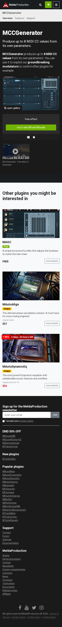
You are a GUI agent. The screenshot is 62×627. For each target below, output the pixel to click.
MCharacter (8, 489)
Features (19, 18)
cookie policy (34, 617)
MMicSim (7, 499)
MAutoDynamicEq (14, 366)
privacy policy (26, 421)
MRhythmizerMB (11, 506)
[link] (20, 608)
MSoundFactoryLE (11, 439)
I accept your (19, 421)
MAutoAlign (10, 304)
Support (31, 18)
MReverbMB (8, 436)
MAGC (6, 242)
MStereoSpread (10, 443)
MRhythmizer (9, 503)
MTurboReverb (10, 520)
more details (52, 261)
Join (55, 414)
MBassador (8, 485)
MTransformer (10, 446)
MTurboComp (9, 516)
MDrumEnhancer (11, 496)
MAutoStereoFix (11, 478)
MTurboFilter (9, 459)
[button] (40, 4)
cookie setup (49, 617)
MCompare (8, 492)
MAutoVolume (10, 482)
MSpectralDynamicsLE (14, 510)
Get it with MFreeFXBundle (31, 127)
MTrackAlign (9, 513)
